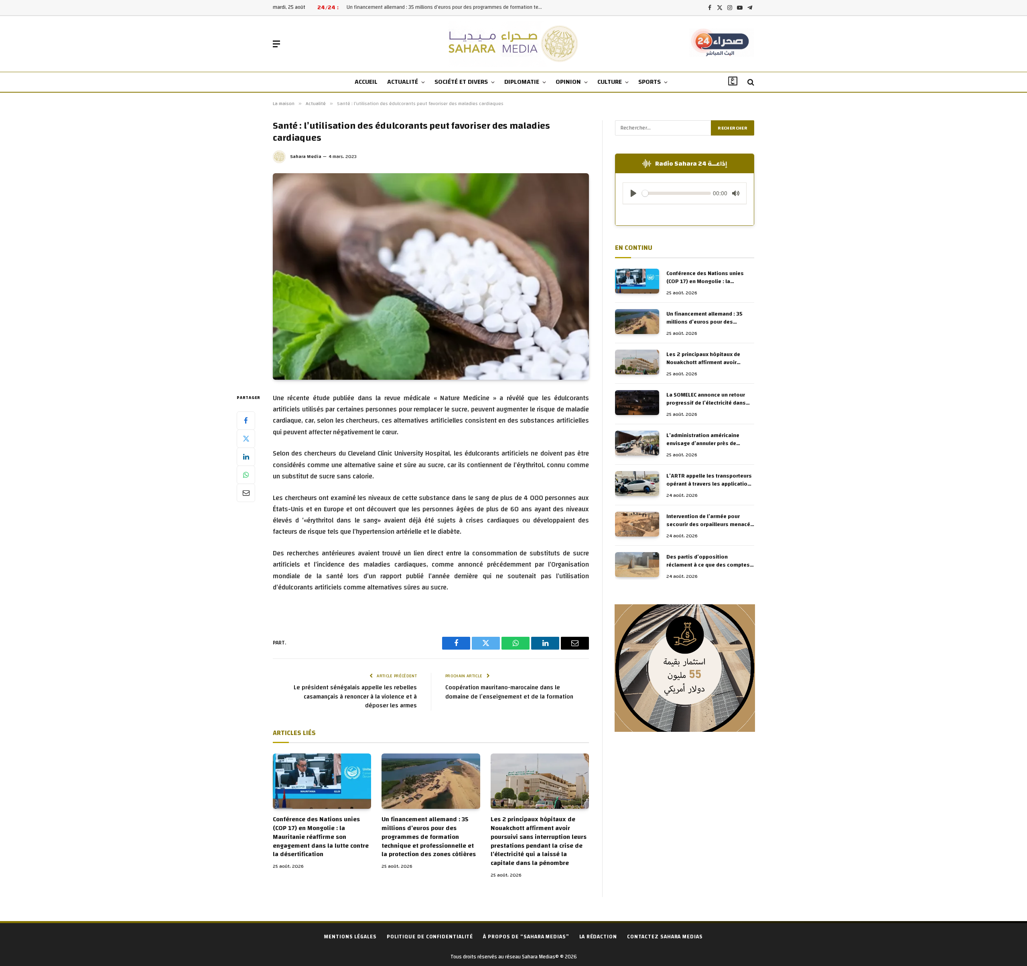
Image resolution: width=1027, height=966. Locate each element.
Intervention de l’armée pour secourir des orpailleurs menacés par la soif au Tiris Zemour (709, 520)
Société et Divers (461, 82)
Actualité (402, 82)
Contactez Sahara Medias (665, 937)
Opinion (568, 82)
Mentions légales (350, 937)
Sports (649, 82)
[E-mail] (246, 492)
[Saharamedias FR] (514, 44)
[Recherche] (750, 82)
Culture (609, 82)
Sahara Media (305, 156)
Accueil (366, 82)
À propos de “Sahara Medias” (526, 937)
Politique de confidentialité (430, 937)
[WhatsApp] (246, 474)
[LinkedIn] (246, 456)
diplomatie (521, 82)
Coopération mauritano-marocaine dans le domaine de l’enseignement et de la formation (509, 692)
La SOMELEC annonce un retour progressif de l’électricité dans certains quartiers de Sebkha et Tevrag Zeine (706, 399)
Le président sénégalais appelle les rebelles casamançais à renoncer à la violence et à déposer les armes (355, 696)
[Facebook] (246, 420)
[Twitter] (246, 438)
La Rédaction (598, 937)
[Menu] (276, 44)
